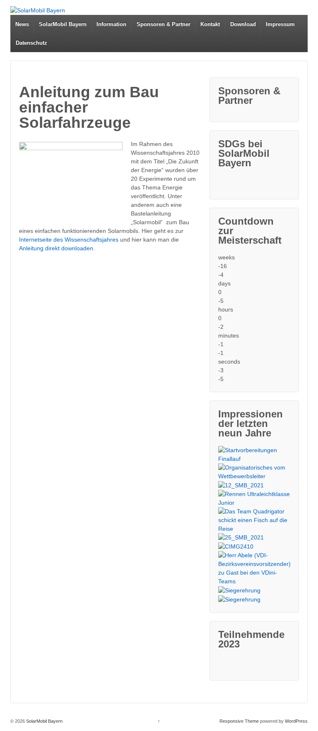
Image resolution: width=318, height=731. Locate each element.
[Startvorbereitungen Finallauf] (254, 454)
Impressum (280, 24)
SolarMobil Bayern (63, 24)
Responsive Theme (239, 721)
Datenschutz (31, 43)
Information (111, 24)
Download (243, 24)
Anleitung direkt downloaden (56, 248)
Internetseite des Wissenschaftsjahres (68, 239)
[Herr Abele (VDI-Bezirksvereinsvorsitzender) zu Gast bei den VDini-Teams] (254, 568)
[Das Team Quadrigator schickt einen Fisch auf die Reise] (254, 520)
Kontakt (210, 24)
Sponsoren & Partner (163, 24)
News (22, 24)
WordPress (296, 721)
